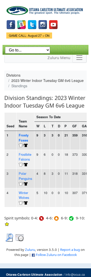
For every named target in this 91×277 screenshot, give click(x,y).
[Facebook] (10, 24)
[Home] (45, 9)
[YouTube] (53, 24)
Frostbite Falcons (25, 157)
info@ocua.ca (75, 274)
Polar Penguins (25, 176)
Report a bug (70, 249)
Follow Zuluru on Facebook (56, 254)
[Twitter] (32, 24)
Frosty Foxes (24, 137)
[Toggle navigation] (79, 58)
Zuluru (30, 249)
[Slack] (21, 24)
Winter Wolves (24, 195)
